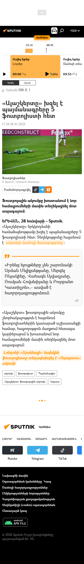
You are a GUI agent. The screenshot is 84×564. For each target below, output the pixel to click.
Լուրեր (17, 64)
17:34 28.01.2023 (13, 124)
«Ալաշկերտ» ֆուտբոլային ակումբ (24, 381)
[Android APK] (15, 522)
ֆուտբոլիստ (25, 373)
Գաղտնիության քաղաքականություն (28, 499)
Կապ (47, 481)
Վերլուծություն (64, 439)
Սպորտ (54, 381)
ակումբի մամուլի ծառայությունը (34, 242)
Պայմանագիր (46, 373)
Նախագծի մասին (15, 475)
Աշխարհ (41, 439)
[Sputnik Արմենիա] (13, 32)
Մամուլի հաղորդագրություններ (25, 487)
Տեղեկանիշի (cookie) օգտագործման (28, 505)
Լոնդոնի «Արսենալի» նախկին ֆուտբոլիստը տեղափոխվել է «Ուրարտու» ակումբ (42, 358)
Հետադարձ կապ (14, 511)
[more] (77, 300)
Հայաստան (24, 439)
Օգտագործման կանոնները (22, 481)
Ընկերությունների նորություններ (26, 493)
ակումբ (8, 373)
